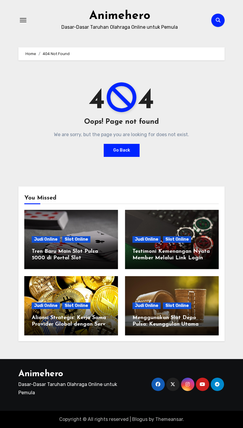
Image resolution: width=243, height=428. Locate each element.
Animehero (119, 16)
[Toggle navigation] (23, 20)
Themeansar (169, 419)
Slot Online (76, 239)
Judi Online (45, 239)
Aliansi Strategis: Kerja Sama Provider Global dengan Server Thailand (71, 324)
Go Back (121, 150)
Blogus (140, 419)
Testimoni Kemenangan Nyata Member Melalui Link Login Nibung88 (171, 258)
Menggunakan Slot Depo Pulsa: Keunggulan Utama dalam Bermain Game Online (168, 324)
